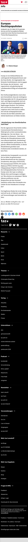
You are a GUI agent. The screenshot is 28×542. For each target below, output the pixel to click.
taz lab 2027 (4, 431)
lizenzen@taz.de (4, 513)
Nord (2, 259)
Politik (3, 236)
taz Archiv (4, 455)
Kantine (3, 471)
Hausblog (4, 306)
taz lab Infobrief (5, 404)
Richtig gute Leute (6, 283)
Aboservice (4, 494)
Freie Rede (4, 376)
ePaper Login (5, 498)
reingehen (4, 380)
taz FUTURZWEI (5, 447)
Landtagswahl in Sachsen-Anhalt (10, 275)
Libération (21, 159)
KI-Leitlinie (11, 522)
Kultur (2, 248)
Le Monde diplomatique (8, 451)
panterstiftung (5, 345)
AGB (17, 525)
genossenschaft (5, 334)
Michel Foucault (5, 291)
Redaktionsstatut (12, 518)
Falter (14, 161)
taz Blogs (3, 443)
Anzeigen (3, 478)
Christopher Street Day (7, 279)
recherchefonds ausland (8, 341)
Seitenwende (23, 525)
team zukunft (4, 392)
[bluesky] (14, 225)
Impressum (12, 525)
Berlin (2, 256)
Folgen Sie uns (4, 225)
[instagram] (18, 225)
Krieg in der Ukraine (6, 287)
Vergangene (4, 427)
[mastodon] (10, 225)
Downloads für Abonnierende (9, 502)
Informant (17, 522)
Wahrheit (3, 263)
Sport (2, 252)
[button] (26, 2)
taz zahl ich (4, 337)
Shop (2, 475)
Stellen (3, 314)
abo (2, 330)
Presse (3, 318)
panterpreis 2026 (6, 349)
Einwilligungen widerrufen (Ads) (10, 529)
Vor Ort (3, 419)
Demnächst (4, 415)
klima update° (5, 369)
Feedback (4, 490)
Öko (2, 240)
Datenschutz (4, 525)
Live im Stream (5, 423)
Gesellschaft (4, 244)
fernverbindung (5, 365)
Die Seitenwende (6, 310)
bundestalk (4, 361)
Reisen (3, 467)
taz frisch (3, 396)
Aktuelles (3, 303)
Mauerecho (4, 372)
